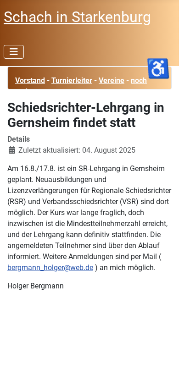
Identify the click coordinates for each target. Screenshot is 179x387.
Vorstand (30, 80)
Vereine (111, 80)
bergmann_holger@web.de (50, 267)
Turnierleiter (71, 80)
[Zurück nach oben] (163, 370)
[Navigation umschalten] (14, 52)
